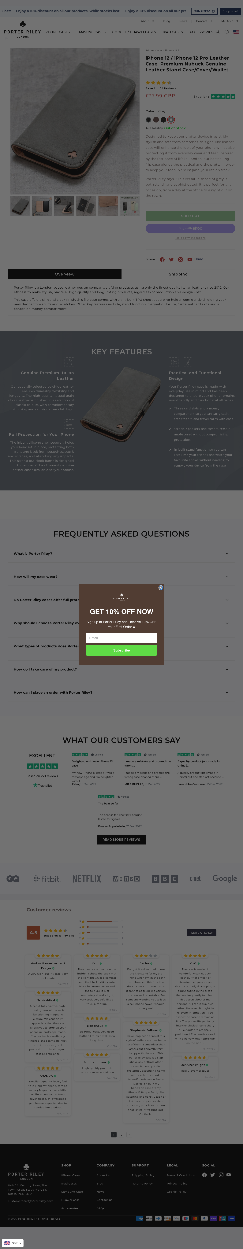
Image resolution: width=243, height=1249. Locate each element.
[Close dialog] (161, 587)
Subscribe (121, 650)
